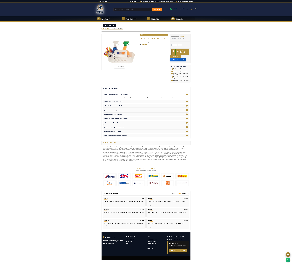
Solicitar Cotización (151, 243)
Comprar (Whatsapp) (175, 56)
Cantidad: (173, 43)
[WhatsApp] (288, 260)
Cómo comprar (130, 241)
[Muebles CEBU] (100, 9)
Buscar (157, 9)
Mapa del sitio (150, 248)
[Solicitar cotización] (288, 254)
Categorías (110, 25)
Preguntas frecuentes (152, 239)
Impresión (144, 44)
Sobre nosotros (130, 239)
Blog (127, 243)
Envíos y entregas (151, 241)
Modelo (141, 42)
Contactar (149, 246)
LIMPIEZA (108, 28)
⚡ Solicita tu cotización (177, 59)
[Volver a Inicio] (103, 29)
